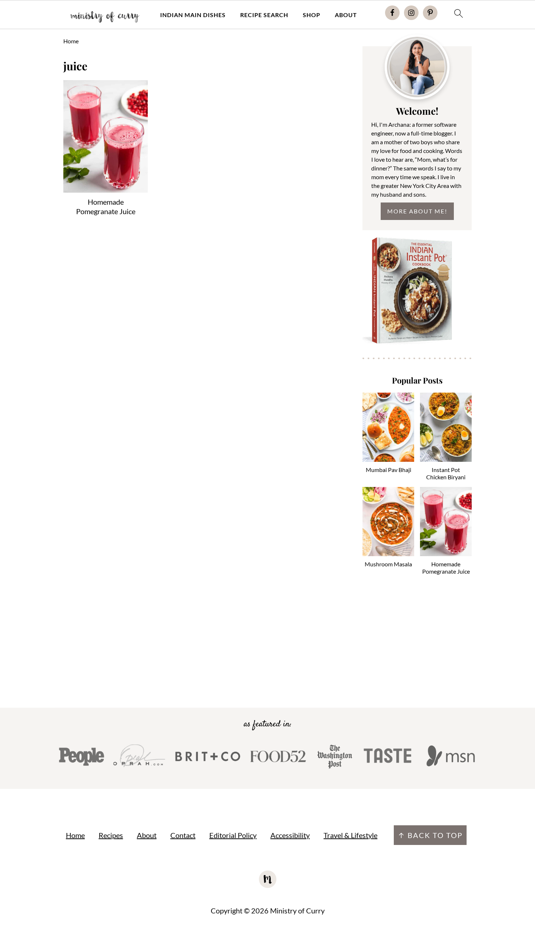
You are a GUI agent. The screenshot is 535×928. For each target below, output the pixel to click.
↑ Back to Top (430, 835)
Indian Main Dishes (193, 14)
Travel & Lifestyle (350, 835)
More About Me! (417, 211)
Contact (182, 835)
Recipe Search (264, 14)
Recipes (111, 835)
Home (71, 41)
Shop (311, 14)
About (346, 14)
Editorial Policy (233, 835)
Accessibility (290, 835)
